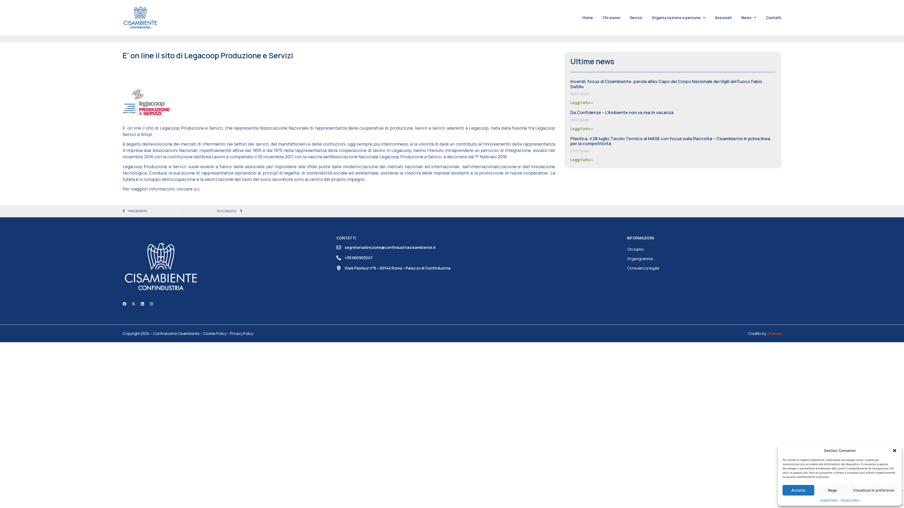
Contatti (773, 17)
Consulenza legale (643, 268)
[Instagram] (151, 304)
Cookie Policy (829, 500)
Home (587, 17)
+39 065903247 (358, 257)
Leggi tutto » (581, 102)
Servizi (636, 17)
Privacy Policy (850, 500)
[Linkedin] (142, 304)
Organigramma (640, 258)
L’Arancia (774, 333)
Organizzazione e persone (676, 17)
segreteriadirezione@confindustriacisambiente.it (390, 247)
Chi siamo (611, 17)
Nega (832, 490)
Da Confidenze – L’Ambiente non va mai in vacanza (622, 112)
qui (197, 189)
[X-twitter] (133, 304)
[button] (894, 450)
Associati (723, 17)
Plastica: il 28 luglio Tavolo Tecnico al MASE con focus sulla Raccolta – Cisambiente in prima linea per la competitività (670, 141)
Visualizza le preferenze (873, 490)
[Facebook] (124, 304)
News (746, 17)
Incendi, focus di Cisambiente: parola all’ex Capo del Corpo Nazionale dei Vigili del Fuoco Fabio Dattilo (666, 84)
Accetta (798, 490)
